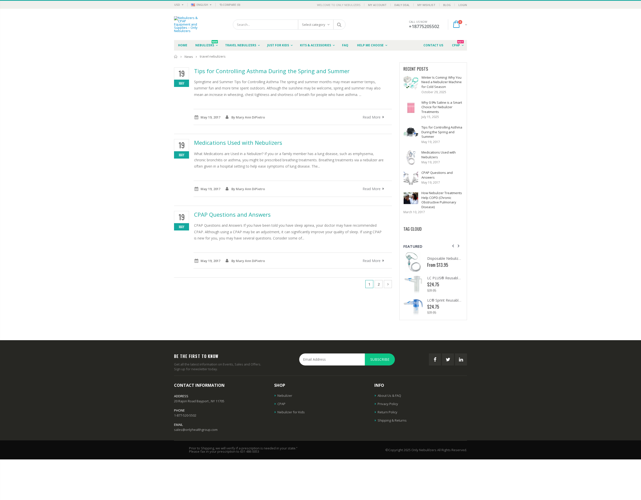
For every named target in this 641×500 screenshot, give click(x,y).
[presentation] (453, 245)
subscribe (379, 359)
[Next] (388, 284)
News (189, 56)
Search (339, 24)
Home (176, 56)
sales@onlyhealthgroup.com (196, 429)
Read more (372, 117)
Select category (313, 24)
